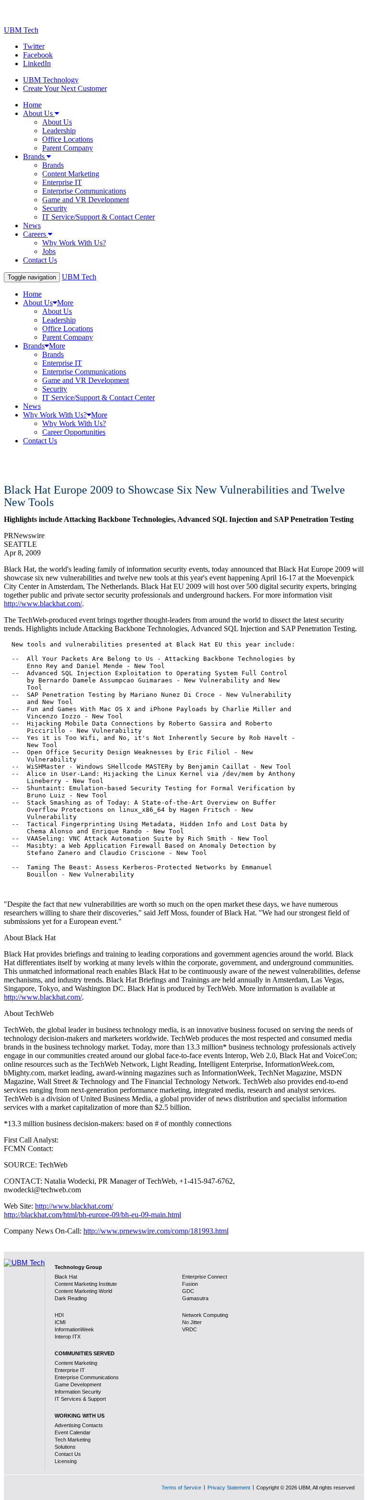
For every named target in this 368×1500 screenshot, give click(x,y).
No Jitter (192, 1322)
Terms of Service (181, 1487)
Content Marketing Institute (86, 1284)
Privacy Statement (228, 1487)
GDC (188, 1291)
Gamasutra (195, 1298)
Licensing (66, 1461)
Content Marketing (76, 1363)
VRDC (189, 1329)
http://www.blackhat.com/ (43, 604)
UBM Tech (21, 30)
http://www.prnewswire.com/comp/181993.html (156, 1231)
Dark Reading (71, 1298)
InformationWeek (74, 1329)
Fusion (190, 1284)
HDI (59, 1315)
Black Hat (66, 1277)
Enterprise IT (70, 1370)
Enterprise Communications (87, 1377)
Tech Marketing (73, 1439)
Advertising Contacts (79, 1425)
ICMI (60, 1322)
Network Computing (205, 1315)
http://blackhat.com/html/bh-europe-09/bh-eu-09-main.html (92, 1215)
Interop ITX (67, 1336)
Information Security (78, 1392)
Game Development (78, 1384)
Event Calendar (73, 1432)
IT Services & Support (80, 1399)
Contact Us (68, 1454)
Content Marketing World (83, 1291)
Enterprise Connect (204, 1277)
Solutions (65, 1447)
